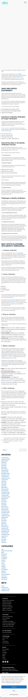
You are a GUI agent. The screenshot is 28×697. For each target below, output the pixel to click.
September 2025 (5, 459)
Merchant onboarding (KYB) (8, 623)
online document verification (9, 165)
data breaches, (16, 207)
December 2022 (5, 511)
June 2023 (4, 501)
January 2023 (4, 509)
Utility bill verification (7, 602)
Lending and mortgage (7, 621)
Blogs (3, 655)
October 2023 (4, 495)
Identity (3, 566)
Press (3, 657)
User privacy (5, 641)
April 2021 (3, 542)
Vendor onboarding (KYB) (8, 624)
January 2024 (4, 490)
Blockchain (4, 554)
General (3, 565)
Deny (14, 690)
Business (3, 555)
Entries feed (4, 587)
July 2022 (3, 518)
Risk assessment (5, 179)
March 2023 (4, 506)
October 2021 (4, 533)
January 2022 (4, 528)
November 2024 (5, 475)
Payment (3, 571)
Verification (4, 577)
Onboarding (4, 569)
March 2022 (4, 525)
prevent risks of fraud (13, 150)
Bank (2, 552)
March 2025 (4, 468)
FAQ (3, 639)
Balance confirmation (7, 610)
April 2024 (4, 486)
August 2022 (4, 517)
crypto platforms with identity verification (13, 438)
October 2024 (4, 476)
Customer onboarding (7, 616)
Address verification (6, 603)
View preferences (14, 694)
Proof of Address (5, 574)
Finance (3, 560)
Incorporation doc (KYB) (7, 626)
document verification (8, 356)
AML (2, 549)
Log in (2, 586)
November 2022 (5, 512)
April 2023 (3, 504)
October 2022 (4, 514)
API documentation (7, 632)
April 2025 (3, 467)
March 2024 (4, 487)
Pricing (4, 650)
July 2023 (3, 500)
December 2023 (5, 492)
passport (10, 380)
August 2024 (4, 479)
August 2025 (4, 460)
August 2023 (4, 498)
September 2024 (5, 478)
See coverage (5, 649)
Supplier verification (6, 608)
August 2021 (4, 536)
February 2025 (5, 470)
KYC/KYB (3, 568)
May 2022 (3, 522)
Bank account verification (8, 600)
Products (3, 572)
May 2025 (3, 465)
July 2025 (3, 462)
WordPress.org (5, 590)
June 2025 (4, 464)
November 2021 (5, 531)
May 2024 (3, 484)
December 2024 (5, 473)
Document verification (7, 607)
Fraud (2, 563)
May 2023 (3, 503)
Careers (4, 654)
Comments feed (5, 589)
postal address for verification (14, 302)
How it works (5, 638)
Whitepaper (4, 579)
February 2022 (5, 526)
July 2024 (3, 481)
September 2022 (5, 515)
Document (4, 558)
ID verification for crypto (6, 128)
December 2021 (5, 529)
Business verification (7, 605)
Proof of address (6, 618)
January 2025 (4, 471)
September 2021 (5, 534)
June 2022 (4, 520)
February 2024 (5, 489)
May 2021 (3, 540)
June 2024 (4, 482)
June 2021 (3, 539)
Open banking (5, 643)
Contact (4, 659)
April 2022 (3, 523)
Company (4, 652)
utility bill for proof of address (7, 309)
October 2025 (4, 457)
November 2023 (5, 493)
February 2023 (5, 508)
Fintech (3, 561)
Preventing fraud (6, 133)
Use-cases (4, 576)
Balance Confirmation (7, 550)
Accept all (14, 687)
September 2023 (5, 497)
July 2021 (3, 537)
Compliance (4, 557)
